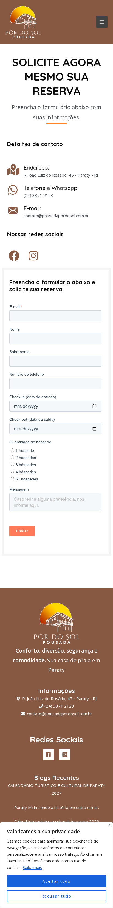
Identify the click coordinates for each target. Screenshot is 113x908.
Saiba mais (32, 867)
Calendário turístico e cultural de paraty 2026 (56, 821)
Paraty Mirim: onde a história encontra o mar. (56, 807)
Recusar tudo (56, 896)
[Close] (109, 825)
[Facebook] (48, 754)
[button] (14, 256)
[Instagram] (64, 754)
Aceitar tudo (57, 881)
